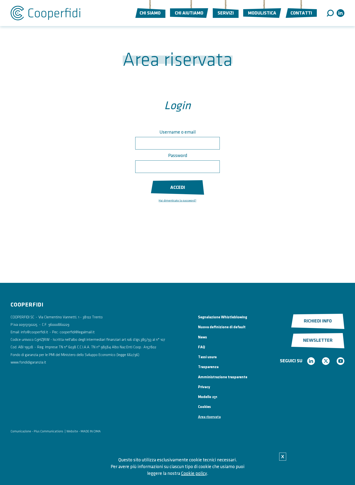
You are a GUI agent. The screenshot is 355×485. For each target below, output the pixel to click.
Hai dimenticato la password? (177, 200)
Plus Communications (48, 431)
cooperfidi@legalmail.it (77, 332)
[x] (326, 361)
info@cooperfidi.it (34, 332)
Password (177, 155)
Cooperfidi (45, 13)
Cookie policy (194, 473)
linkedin (340, 13)
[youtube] (340, 361)
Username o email (177, 132)
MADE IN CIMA (91, 431)
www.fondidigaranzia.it (28, 362)
